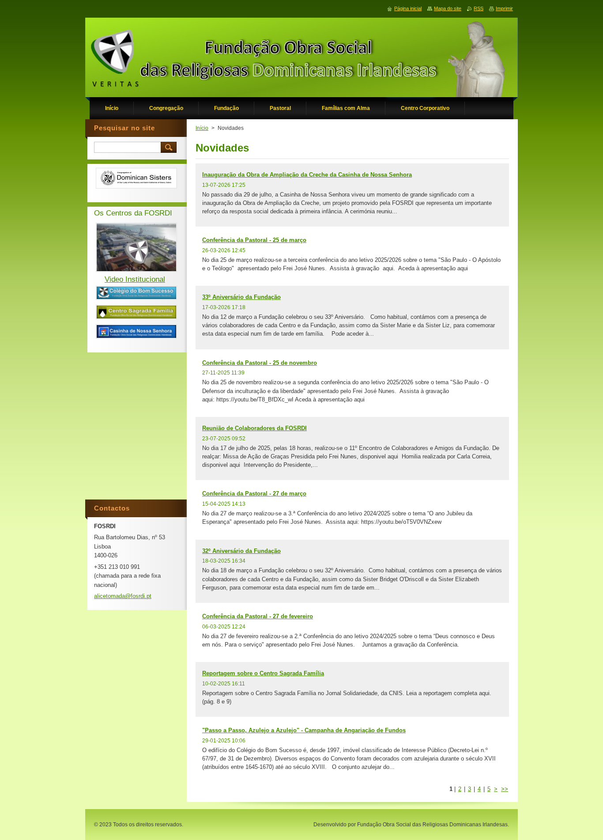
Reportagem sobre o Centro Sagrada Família (263, 673)
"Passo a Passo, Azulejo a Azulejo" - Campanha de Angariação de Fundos (304, 730)
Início (202, 128)
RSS (478, 8)
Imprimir (504, 8)
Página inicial (408, 8)
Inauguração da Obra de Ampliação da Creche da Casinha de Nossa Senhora (307, 174)
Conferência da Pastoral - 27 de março (254, 493)
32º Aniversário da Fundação (241, 551)
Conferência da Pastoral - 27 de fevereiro (257, 616)
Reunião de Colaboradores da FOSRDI (254, 428)
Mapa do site (447, 8)
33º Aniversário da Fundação (241, 297)
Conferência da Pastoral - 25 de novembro (259, 362)
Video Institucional (135, 279)
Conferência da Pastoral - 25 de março (254, 240)
